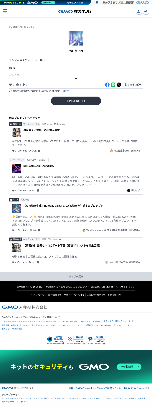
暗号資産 (141, 398)
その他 (23, 402)
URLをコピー (134, 84)
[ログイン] (146, 11)
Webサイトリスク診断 (90, 321)
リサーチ (106, 398)
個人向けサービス (9, 402)
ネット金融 (129, 398)
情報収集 (117, 398)
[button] (139, 11)
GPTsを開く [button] (74, 100)
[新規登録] (139, 11)
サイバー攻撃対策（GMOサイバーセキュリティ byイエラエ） (48, 325)
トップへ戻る (76, 276)
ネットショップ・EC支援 (36, 398)
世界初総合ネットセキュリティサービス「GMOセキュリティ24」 (29, 321)
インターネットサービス (12, 398)
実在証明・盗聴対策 (10, 325)
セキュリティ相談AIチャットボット (118, 321)
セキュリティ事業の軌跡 (12, 329)
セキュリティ (73, 398)
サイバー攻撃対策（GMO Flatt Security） (95, 325)
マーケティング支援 (90, 398)
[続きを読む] (76, 78)
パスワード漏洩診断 (69, 321)
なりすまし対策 (122, 325)
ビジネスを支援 (57, 398)
